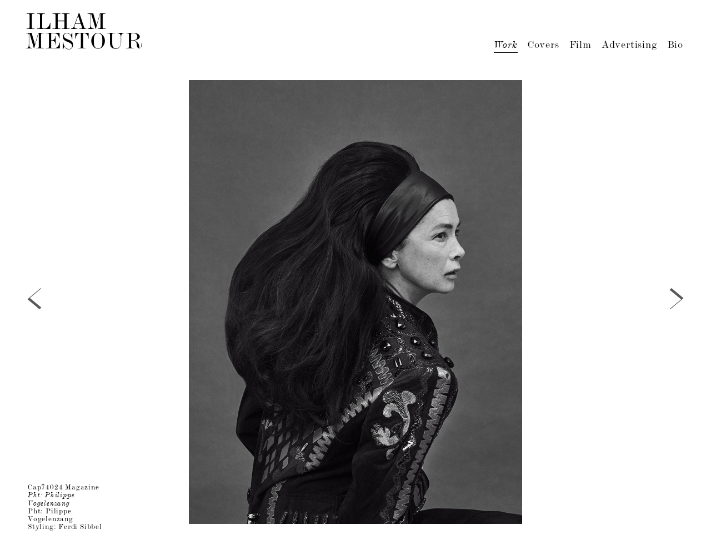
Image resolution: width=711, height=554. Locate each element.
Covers (543, 46)
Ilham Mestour (84, 34)
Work (506, 46)
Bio (675, 46)
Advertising (629, 46)
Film (580, 46)
